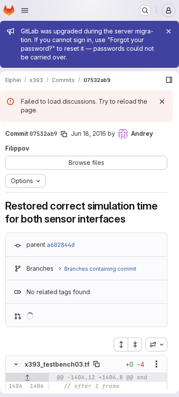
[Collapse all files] (135, 344)
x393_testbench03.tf (57, 364)
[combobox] (156, 344)
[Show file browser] (169, 80)
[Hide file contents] (16, 364)
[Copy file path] (96, 364)
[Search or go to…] (145, 10)
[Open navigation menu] (25, 10)
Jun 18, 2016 (88, 133)
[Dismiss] (162, 101)
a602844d (61, 245)
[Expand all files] (121, 344)
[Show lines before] (27, 377)
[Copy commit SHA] (64, 134)
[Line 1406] (15, 386)
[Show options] (156, 364)
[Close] (168, 31)
